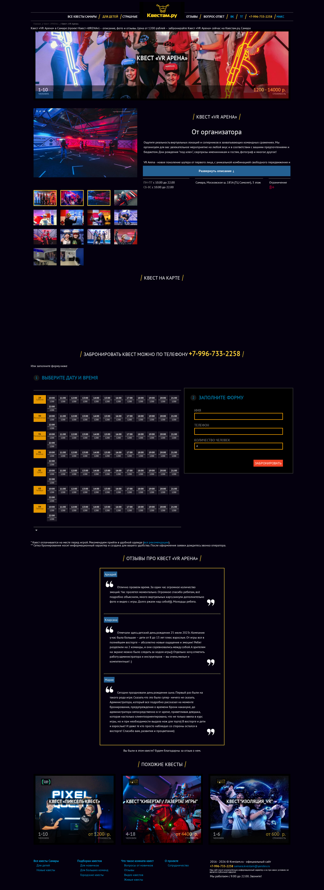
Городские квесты (92, 875)
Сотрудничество (178, 865)
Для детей (110, 16)
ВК (232, 16)
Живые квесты (133, 879)
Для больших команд (94, 870)
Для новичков (89, 865)
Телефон (201, 425)
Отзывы (192, 16)
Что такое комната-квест (137, 861)
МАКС (280, 16)
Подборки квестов (89, 861)
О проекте (171, 861)
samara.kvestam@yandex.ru (252, 866)
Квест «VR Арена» (70, 23)
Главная (37, 23)
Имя (197, 410)
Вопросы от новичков (138, 865)
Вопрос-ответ (214, 16)
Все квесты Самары (82, 16)
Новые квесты (46, 870)
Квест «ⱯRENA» (51, 23)
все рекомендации (156, 542)
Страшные (130, 16)
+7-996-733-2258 (260, 16)
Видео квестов (133, 875)
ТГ (241, 16)
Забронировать (268, 463)
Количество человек (212, 440)
